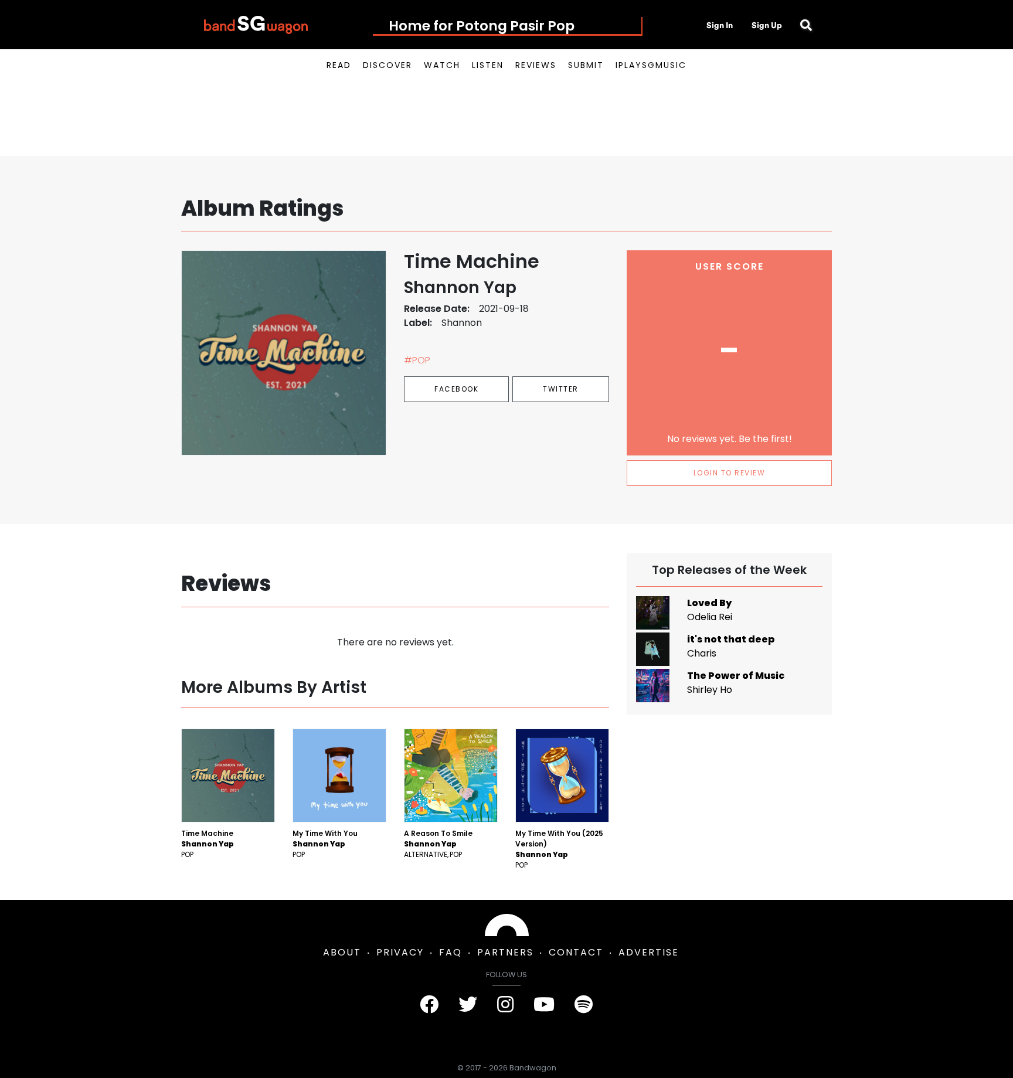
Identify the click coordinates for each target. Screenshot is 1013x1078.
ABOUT (342, 952)
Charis (701, 653)
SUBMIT (586, 65)
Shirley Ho (709, 689)
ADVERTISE (648, 952)
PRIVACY (400, 952)
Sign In (719, 25)
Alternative (425, 854)
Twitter (561, 389)
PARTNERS (505, 952)
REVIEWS (535, 65)
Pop (187, 854)
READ (339, 65)
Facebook (456, 389)
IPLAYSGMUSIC (651, 65)
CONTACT (576, 952)
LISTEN (488, 65)
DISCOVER (387, 65)
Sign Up (767, 25)
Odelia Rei (709, 617)
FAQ (450, 952)
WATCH (442, 65)
